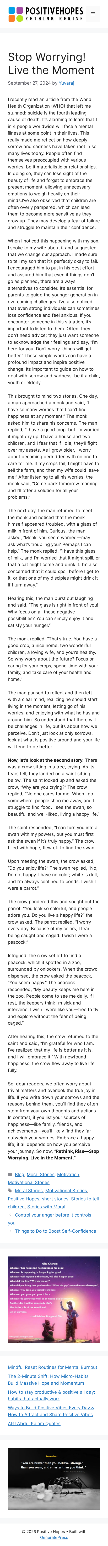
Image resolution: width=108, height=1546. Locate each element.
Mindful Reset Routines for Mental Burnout (52, 1367)
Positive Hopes (23, 1198)
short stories (55, 1198)
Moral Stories (41, 1174)
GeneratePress (54, 1537)
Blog (19, 1174)
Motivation (68, 1174)
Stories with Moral (46, 1206)
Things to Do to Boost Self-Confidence (55, 1231)
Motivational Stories (29, 1182)
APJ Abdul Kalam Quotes (34, 1423)
